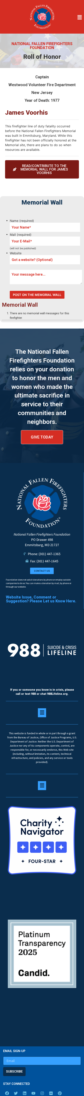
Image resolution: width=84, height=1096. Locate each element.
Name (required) (22, 220)
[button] (71, 17)
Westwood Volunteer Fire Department (42, 84)
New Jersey (42, 92)
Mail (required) (20, 234)
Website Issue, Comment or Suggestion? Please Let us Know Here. (41, 599)
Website (15, 253)
